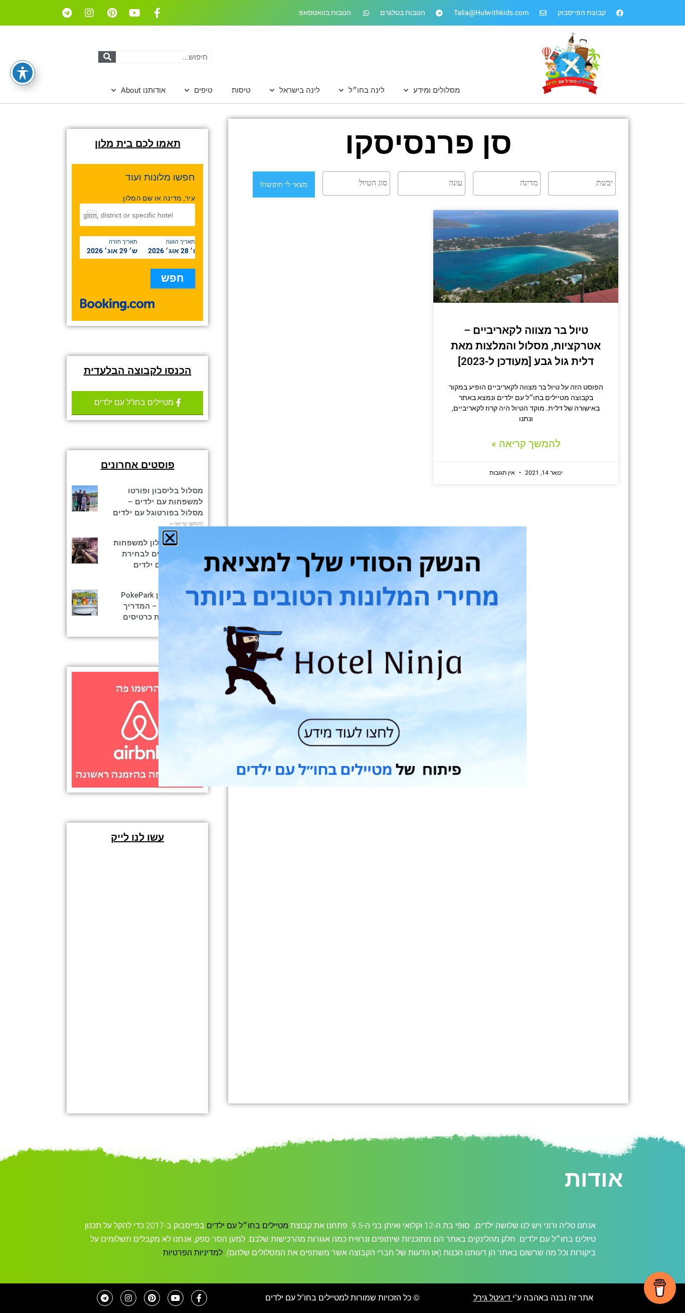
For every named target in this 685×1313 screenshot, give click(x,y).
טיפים (203, 90)
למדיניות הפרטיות (193, 1253)
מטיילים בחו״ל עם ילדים (247, 1226)
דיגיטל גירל (492, 1298)
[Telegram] (67, 13)
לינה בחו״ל (367, 90)
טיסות (241, 90)
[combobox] (582, 183)
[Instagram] (89, 13)
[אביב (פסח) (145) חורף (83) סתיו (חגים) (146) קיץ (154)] (430, 183)
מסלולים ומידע (436, 90)
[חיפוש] (107, 57)
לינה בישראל (299, 90)
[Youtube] (134, 13)
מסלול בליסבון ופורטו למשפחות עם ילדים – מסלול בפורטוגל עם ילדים (158, 501)
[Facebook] (157, 13)
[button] (170, 537)
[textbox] (579, 183)
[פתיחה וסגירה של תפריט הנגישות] (23, 73)
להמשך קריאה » (526, 444)
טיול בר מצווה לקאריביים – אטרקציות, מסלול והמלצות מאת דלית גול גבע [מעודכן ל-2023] (526, 346)
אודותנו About (143, 90)
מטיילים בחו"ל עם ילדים (305, 1298)
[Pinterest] (112, 13)
